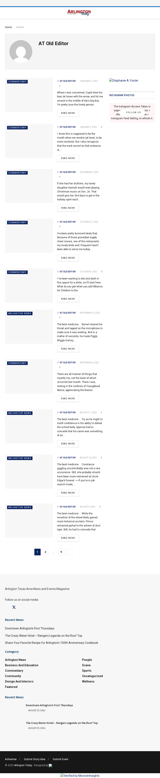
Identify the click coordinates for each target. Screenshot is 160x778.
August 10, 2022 (88, 458)
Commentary (17, 81)
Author (20, 27)
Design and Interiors (19, 681)
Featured (11, 687)
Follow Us (133, 112)
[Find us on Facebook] (6, 607)
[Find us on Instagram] (21, 607)
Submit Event (60, 759)
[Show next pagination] (69, 552)
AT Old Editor (68, 81)
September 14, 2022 (89, 313)
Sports (86, 670)
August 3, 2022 (87, 507)
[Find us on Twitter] (14, 607)
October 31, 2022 (88, 222)
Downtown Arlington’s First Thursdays (29, 628)
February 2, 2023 (88, 81)
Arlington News (19, 313)
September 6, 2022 (89, 362)
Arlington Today (23, 765)
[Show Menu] (80, 3)
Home (8, 27)
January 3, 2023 (88, 127)
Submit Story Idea (34, 759)
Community (13, 676)
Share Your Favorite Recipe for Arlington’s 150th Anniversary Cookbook (51, 642)
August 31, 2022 (88, 412)
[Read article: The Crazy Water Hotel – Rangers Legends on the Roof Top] (14, 728)
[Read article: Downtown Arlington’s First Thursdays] (14, 710)
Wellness (88, 681)
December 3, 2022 (89, 172)
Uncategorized (92, 676)
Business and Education (21, 665)
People (87, 659)
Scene (86, 665)
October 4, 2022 (88, 272)
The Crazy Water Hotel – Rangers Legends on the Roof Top (43, 635)
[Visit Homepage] (79, 13)
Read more (70, 112)
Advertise (10, 759)
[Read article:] (29, 95)
